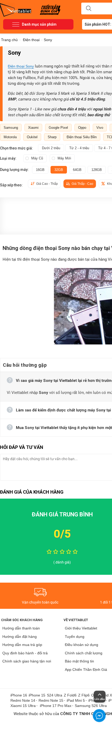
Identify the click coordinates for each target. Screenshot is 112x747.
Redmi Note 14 (22, 700)
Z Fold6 (70, 695)
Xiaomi (33, 128)
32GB (58, 170)
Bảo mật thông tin (79, 661)
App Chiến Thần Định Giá (86, 669)
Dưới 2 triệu (51, 148)
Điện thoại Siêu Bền (82, 137)
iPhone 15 (37, 695)
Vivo (99, 128)
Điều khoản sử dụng (81, 645)
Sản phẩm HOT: (98, 24)
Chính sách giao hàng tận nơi (26, 661)
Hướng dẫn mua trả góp (22, 645)
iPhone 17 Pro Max (55, 706)
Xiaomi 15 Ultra (23, 706)
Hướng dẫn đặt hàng (19, 636)
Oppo (82, 128)
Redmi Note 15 (51, 700)
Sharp (52, 137)
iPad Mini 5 (76, 700)
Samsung (11, 128)
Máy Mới (64, 158)
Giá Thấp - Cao (82, 184)
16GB (40, 170)
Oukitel (32, 137)
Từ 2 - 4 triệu (79, 148)
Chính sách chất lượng (83, 653)
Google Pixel (58, 128)
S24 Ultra (54, 695)
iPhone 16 (18, 695)
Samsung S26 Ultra (91, 706)
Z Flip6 (84, 695)
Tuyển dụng (74, 636)
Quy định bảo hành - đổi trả (25, 653)
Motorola (10, 137)
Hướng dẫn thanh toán (21, 628)
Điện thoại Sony (21, 66)
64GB (77, 170)
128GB (96, 170)
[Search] (88, 8)
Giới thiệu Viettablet (81, 628)
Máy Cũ (37, 158)
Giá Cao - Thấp (47, 184)
